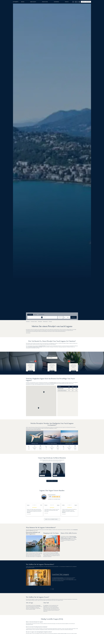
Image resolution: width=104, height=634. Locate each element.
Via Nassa (56, 552)
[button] (76, 2)
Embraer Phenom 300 (69, 443)
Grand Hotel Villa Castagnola (58, 577)
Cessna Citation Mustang (52, 443)
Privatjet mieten (45, 1)
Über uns (22, 1)
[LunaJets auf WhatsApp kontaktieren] (79, 2)
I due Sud (46, 605)
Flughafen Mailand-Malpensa (62, 390)
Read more (28, 512)
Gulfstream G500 (34, 443)
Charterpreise (56, 1)
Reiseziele (40, 321)
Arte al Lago (38, 605)
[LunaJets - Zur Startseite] (15, 1)
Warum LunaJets (33, 1)
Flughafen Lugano (53, 382)
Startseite (28, 321)
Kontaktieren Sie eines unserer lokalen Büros (33, 429)
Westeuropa (45, 321)
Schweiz (50, 321)
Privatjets (67, 1)
